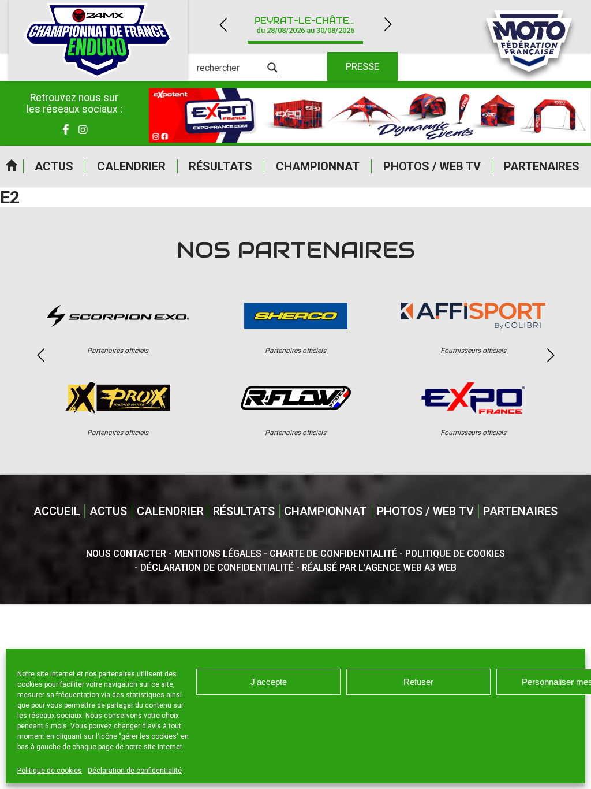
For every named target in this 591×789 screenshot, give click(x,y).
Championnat (318, 166)
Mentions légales (217, 553)
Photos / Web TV (432, 166)
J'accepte (268, 682)
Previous (222, 24)
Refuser (418, 682)
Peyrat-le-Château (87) (312, 25)
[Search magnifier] (272, 67)
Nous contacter (126, 553)
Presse (362, 66)
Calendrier (131, 166)
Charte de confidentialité (333, 553)
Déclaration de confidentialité (135, 770)
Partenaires (541, 166)
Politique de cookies (49, 770)
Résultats (220, 166)
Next (388, 24)
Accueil (11, 166)
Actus (54, 166)
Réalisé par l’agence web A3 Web (379, 567)
